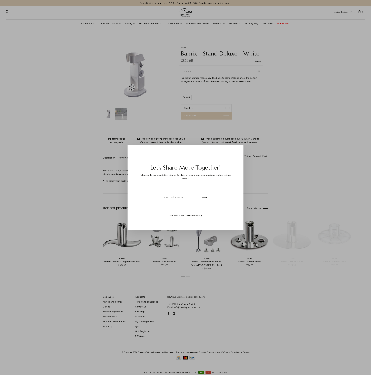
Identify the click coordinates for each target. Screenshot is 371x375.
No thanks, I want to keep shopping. (185, 215)
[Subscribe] (203, 197)
